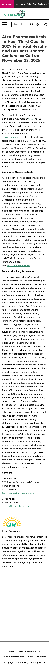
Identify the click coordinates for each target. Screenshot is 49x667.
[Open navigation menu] (4, 24)
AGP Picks (7, 4)
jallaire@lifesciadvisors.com (16, 506)
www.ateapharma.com (18, 265)
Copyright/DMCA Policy (16, 662)
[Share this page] (45, 24)
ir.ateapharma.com (14, 137)
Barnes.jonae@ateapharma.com (18, 493)
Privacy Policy (38, 662)
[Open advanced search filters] (38, 24)
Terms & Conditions (36, 656)
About (12, 651)
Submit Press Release (13, 656)
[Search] (31, 24)
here (30, 119)
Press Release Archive (29, 651)
